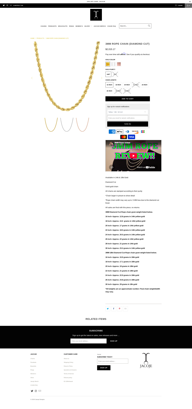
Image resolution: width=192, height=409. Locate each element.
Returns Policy (68, 366)
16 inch (109, 85)
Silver (32, 377)
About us (66, 358)
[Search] (149, 25)
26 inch (109, 91)
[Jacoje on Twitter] (4, 5)
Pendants (33, 362)
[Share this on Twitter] (107, 308)
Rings (32, 370)
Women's (33, 373)
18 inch (118, 85)
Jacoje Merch (34, 381)
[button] (88, 26)
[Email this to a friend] (125, 308)
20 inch (127, 85)
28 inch (118, 91)
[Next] (101, 78)
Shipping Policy (68, 362)
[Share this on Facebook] (113, 308)
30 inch (127, 91)
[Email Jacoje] (11, 5)
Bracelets (33, 366)
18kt (115, 74)
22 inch (135, 85)
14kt (108, 74)
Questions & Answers (70, 370)
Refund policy (68, 377)
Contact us (18, 5)
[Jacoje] (96, 15)
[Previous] (32, 78)
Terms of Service (69, 373)
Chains (32, 358)
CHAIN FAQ (34, 385)
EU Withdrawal (68, 381)
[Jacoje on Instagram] (7, 5)
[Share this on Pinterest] (119, 308)
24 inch (144, 85)
